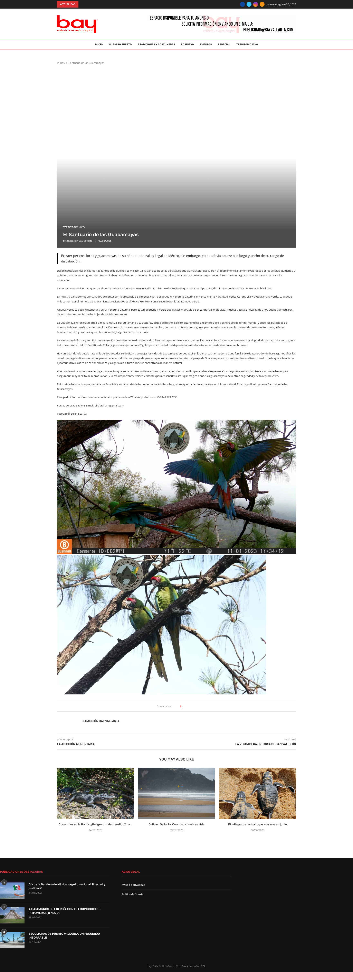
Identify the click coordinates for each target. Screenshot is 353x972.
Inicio (60, 63)
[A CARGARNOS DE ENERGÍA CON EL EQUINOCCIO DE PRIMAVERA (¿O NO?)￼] (12, 915)
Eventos (206, 44)
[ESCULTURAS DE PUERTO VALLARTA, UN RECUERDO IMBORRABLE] (12, 940)
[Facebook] (242, 4)
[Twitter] (249, 4)
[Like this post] (182, 706)
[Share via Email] (196, 706)
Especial (224, 44)
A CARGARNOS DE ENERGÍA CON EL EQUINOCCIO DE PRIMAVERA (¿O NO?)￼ (64, 911)
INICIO (99, 44)
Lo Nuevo (187, 44)
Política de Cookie (132, 894)
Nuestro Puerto (120, 44)
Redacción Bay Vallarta (79, 240)
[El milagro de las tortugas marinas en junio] (257, 793)
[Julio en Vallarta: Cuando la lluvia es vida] (176, 793)
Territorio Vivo (247, 44)
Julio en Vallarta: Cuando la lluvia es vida (176, 824)
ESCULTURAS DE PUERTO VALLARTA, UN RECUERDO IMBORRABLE (64, 936)
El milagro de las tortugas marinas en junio (257, 824)
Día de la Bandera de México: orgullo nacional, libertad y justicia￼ (67, 886)
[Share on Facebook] (187, 706)
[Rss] (262, 4)
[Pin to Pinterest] (192, 706)
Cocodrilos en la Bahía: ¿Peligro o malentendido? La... (95, 824)
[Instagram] (255, 4)
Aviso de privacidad (133, 885)
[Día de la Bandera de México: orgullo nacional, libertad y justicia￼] (12, 890)
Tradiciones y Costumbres (156, 44)
